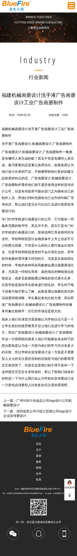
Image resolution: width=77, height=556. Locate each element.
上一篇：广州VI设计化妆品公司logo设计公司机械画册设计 (37, 403)
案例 (38, 455)
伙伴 (38, 473)
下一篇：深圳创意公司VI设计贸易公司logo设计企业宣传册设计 (37, 414)
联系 (38, 479)
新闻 (38, 467)
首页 (38, 443)
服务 (38, 461)
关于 (38, 449)
